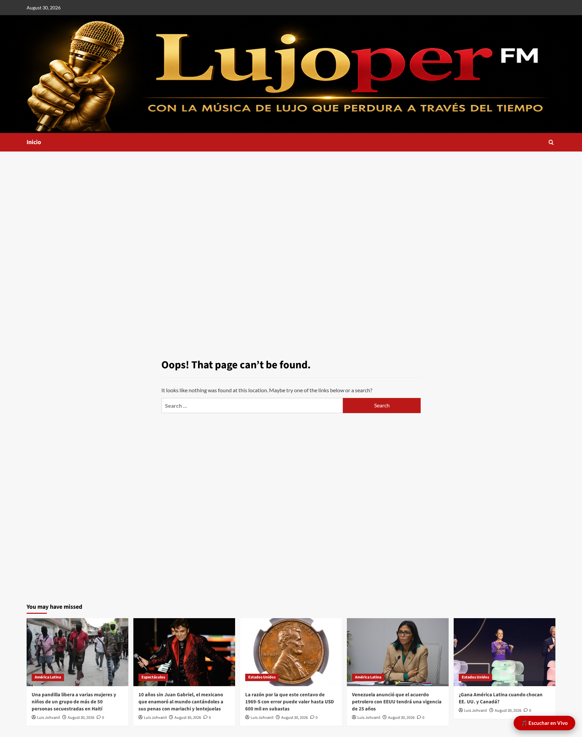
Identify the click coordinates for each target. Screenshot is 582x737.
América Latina (48, 677)
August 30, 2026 (81, 718)
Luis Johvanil (48, 718)
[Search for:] (252, 405)
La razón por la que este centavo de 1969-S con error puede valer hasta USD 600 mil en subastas (289, 701)
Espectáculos (153, 677)
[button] (551, 142)
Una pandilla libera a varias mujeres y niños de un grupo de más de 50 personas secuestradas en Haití (74, 701)
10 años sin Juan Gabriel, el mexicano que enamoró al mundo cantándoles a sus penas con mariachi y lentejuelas (180, 701)
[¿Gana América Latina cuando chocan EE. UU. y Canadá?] (504, 652)
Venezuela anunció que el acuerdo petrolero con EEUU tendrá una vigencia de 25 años (397, 701)
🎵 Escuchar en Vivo (544, 723)
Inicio (34, 142)
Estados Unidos (262, 677)
